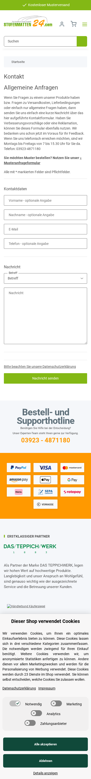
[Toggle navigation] (83, 24)
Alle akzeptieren (45, 744)
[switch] (15, 703)
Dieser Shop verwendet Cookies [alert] (45, 621)
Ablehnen (45, 761)
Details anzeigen (45, 773)
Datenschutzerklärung (19, 688)
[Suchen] (82, 41)
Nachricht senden (45, 378)
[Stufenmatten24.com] (28, 21)
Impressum (46, 688)
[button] (62, 24)
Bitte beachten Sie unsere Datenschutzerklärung (40, 367)
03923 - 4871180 (45, 440)
